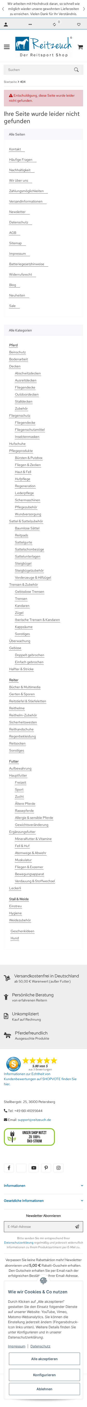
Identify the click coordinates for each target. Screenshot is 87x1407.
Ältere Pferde (25, 803)
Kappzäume (24, 627)
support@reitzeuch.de (34, 1120)
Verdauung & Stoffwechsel (35, 881)
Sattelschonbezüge (29, 549)
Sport (19, 789)
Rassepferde (24, 810)
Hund (15, 938)
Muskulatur (23, 860)
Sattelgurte (23, 542)
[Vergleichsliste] (54, 24)
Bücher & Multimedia (24, 687)
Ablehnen (44, 1389)
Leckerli (15, 888)
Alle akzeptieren (44, 1359)
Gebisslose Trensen (29, 591)
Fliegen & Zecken (28, 465)
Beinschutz (17, 352)
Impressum (16, 1346)
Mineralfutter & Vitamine (33, 839)
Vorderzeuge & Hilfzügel (33, 577)
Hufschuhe (17, 443)
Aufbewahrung (20, 768)
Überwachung (19, 641)
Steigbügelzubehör (29, 570)
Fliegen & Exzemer (29, 867)
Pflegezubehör (26, 507)
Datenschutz (40, 1346)
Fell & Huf (22, 846)
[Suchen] (78, 70)
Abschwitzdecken (28, 373)
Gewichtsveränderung (31, 824)
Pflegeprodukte (21, 451)
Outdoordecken (27, 394)
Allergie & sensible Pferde (34, 817)
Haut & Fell (23, 472)
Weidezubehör (20, 920)
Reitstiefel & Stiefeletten (27, 701)
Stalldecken (23, 401)
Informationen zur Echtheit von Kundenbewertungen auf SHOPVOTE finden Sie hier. (40, 1079)
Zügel (19, 612)
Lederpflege (24, 493)
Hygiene (15, 913)
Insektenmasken (27, 436)
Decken (15, 366)
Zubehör (21, 408)
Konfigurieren (44, 1375)
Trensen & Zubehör (23, 584)
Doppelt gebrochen (29, 655)
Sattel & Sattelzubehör (26, 521)
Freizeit (20, 782)
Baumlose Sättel (27, 528)
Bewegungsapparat (29, 874)
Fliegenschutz (19, 415)
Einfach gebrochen (29, 662)
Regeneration (25, 486)
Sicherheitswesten (23, 722)
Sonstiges (22, 634)
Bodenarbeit (18, 359)
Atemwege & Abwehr (30, 853)
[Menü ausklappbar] (7, 47)
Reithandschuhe (21, 729)
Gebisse (15, 648)
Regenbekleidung (22, 736)
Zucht (19, 796)
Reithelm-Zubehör (23, 715)
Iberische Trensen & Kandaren (37, 620)
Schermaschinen (27, 500)
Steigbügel (23, 563)
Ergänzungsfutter (22, 832)
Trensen (21, 598)
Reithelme (17, 708)
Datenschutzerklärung (18, 1243)
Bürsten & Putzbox (29, 458)
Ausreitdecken (25, 380)
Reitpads (21, 535)
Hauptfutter (18, 775)
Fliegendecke (25, 387)
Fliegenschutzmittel (30, 429)
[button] (3, 9)
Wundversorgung (28, 514)
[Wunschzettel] (79, 24)
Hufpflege (22, 479)
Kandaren (22, 605)
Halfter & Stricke (21, 669)
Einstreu (15, 906)
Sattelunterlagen (27, 556)
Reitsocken (17, 743)
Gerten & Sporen (22, 694)
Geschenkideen (22, 931)
